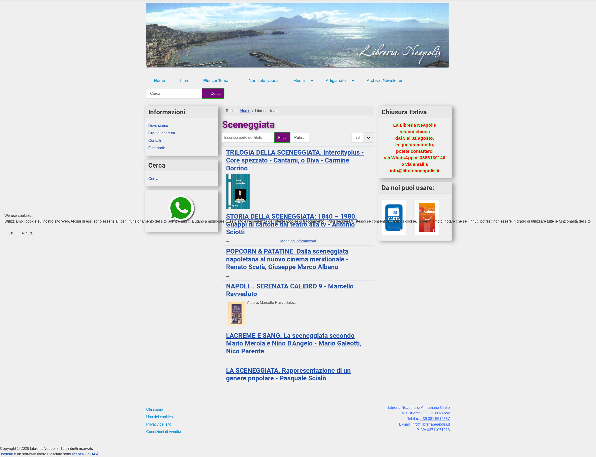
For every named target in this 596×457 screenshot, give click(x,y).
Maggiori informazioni (298, 241)
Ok (10, 233)
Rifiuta (27, 233)
